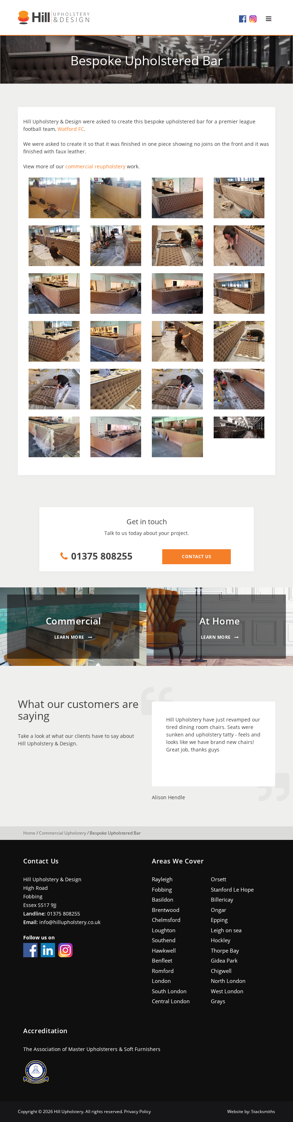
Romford (163, 970)
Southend (163, 940)
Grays (218, 1001)
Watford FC (71, 129)
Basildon (162, 899)
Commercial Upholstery (62, 833)
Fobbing (162, 889)
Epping (219, 919)
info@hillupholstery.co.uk (69, 922)
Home (29, 833)
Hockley (220, 940)
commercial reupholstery (95, 166)
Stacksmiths (263, 1111)
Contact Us (196, 557)
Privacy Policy (137, 1111)
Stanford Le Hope (232, 889)
